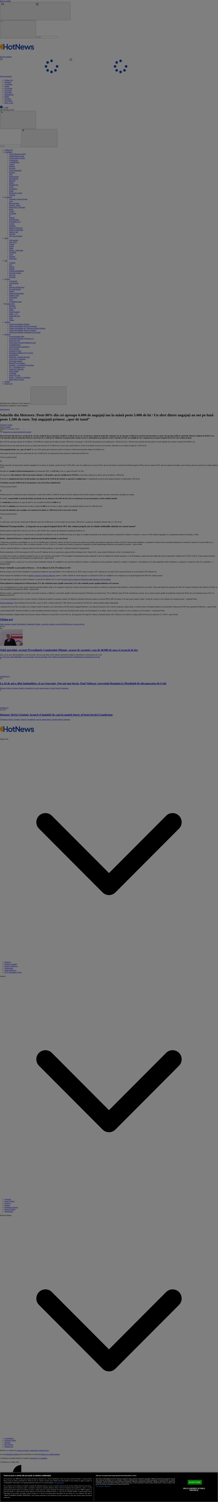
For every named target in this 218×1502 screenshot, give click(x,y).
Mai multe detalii (59, 1482)
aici (58, 1491)
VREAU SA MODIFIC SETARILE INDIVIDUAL (194, 1489)
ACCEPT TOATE (195, 1482)
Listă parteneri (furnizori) (103, 1486)
